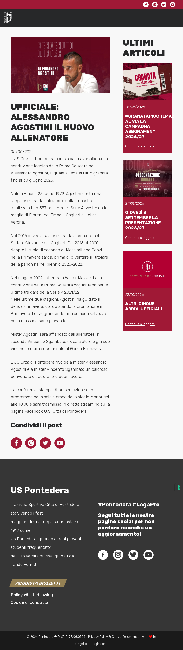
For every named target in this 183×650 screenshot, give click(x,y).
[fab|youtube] (148, 554)
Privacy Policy (97, 637)
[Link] (8, 17)
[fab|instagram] (118, 554)
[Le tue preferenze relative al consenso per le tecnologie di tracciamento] (179, 487)
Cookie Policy (121, 637)
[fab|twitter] (133, 554)
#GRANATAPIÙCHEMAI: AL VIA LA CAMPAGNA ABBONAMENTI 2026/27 (149, 126)
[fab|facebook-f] (103, 554)
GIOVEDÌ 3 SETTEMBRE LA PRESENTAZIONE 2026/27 (143, 220)
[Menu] (172, 17)
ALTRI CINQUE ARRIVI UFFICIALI (143, 306)
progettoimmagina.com (91, 644)
